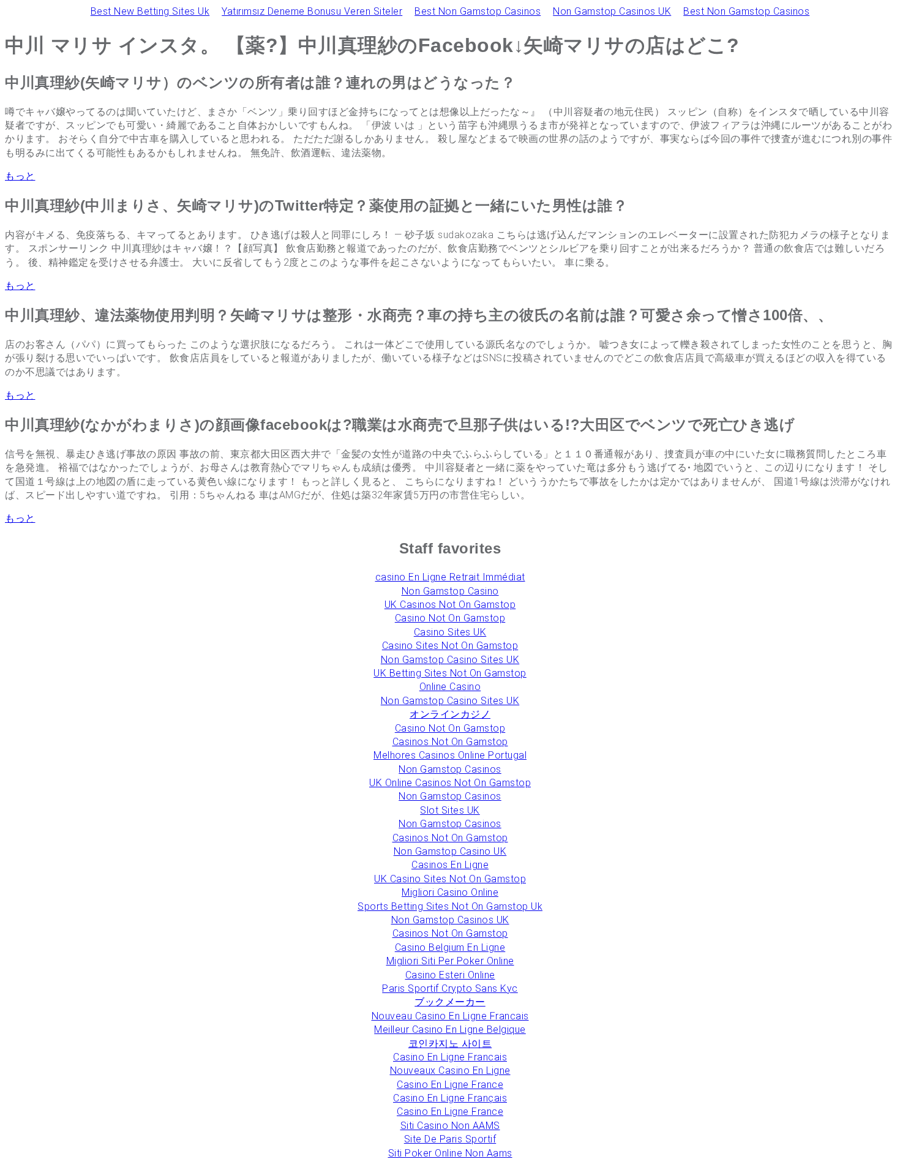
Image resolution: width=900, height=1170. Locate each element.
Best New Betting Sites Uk (150, 11)
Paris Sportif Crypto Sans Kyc (450, 988)
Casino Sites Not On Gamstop (450, 645)
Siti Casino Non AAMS (450, 1125)
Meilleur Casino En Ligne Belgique (450, 1029)
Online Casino (450, 686)
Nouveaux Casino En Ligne (450, 1070)
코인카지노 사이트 (450, 1043)
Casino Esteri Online (450, 975)
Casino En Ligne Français (450, 1098)
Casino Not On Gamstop (450, 618)
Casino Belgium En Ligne (450, 947)
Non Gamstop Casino (450, 591)
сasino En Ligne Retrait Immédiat (450, 577)
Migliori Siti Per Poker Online (450, 961)
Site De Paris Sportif (450, 1139)
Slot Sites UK (450, 810)
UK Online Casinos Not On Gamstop (450, 783)
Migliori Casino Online (450, 892)
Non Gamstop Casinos (450, 769)
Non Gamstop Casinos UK (612, 11)
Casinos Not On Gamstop (450, 742)
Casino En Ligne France (450, 1084)
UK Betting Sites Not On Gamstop (450, 673)
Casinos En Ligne (450, 865)
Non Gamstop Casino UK (450, 851)
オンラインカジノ (450, 714)
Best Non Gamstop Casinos (477, 11)
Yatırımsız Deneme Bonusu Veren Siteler (312, 11)
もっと (20, 176)
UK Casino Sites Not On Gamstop (450, 879)
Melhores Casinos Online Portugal (450, 755)
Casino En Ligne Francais (450, 1057)
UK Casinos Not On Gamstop (450, 604)
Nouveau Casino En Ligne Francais (450, 1016)
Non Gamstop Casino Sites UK (450, 660)
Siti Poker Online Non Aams (450, 1153)
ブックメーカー (450, 1002)
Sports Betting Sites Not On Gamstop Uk (450, 906)
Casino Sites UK (450, 632)
